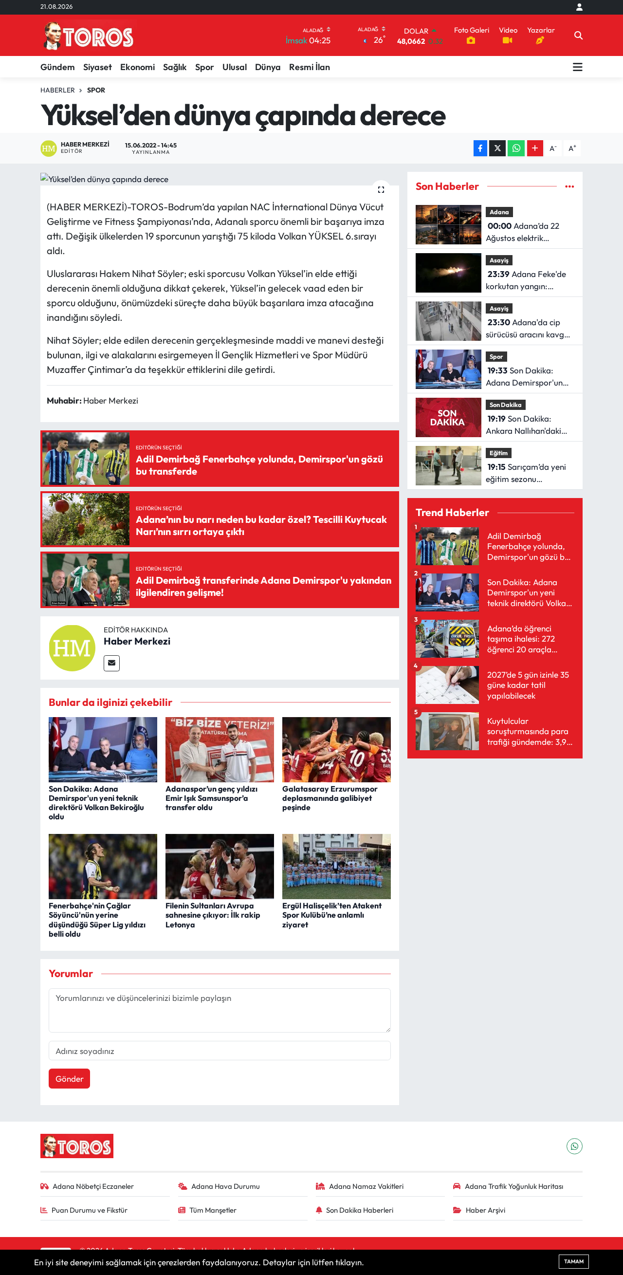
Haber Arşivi (485, 1210)
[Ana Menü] (578, 66)
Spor (204, 67)
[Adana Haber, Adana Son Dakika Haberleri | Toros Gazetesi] (88, 35)
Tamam (574, 1261)
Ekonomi (137, 67)
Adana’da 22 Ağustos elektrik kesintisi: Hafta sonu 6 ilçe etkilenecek (526, 232)
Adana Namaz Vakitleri (366, 1186)
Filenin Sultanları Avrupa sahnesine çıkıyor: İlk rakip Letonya (212, 915)
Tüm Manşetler (213, 1210)
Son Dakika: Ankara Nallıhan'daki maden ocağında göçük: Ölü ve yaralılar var (530, 425)
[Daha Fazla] (535, 148)
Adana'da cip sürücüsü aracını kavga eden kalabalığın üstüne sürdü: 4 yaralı (529, 329)
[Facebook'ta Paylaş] (480, 148)
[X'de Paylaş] (497, 148)
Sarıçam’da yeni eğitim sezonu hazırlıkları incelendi (526, 473)
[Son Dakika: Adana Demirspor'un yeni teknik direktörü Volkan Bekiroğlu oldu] (103, 748)
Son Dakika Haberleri (359, 1210)
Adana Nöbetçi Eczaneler (93, 1186)
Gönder (69, 1078)
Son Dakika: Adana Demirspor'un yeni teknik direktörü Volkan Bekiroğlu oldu (96, 803)
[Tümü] (569, 186)
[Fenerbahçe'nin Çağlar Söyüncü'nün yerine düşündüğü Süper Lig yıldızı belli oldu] (103, 865)
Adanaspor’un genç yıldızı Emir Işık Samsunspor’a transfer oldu (211, 798)
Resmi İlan (309, 67)
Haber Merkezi (137, 641)
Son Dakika (506, 404)
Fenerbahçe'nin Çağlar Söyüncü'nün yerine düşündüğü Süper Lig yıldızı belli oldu (97, 920)
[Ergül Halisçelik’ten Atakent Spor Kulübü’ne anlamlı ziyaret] (336, 865)
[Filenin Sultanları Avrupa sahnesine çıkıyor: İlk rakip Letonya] (219, 865)
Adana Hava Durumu (225, 1186)
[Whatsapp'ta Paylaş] (516, 148)
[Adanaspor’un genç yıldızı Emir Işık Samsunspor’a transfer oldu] (219, 748)
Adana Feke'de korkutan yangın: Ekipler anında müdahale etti (526, 281)
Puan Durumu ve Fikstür (90, 1210)
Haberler (57, 90)
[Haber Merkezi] (72, 647)
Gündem (57, 67)
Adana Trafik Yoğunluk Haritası (514, 1186)
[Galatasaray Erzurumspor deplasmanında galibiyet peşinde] (336, 748)
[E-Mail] (112, 663)
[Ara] (578, 35)
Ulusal (234, 67)
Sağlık (175, 67)
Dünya (268, 67)
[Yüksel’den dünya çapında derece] (219, 178)
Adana (499, 212)
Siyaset (97, 67)
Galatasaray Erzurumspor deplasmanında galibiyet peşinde (330, 798)
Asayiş (499, 260)
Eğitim (499, 453)
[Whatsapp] (575, 1146)
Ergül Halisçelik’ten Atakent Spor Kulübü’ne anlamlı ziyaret (332, 915)
